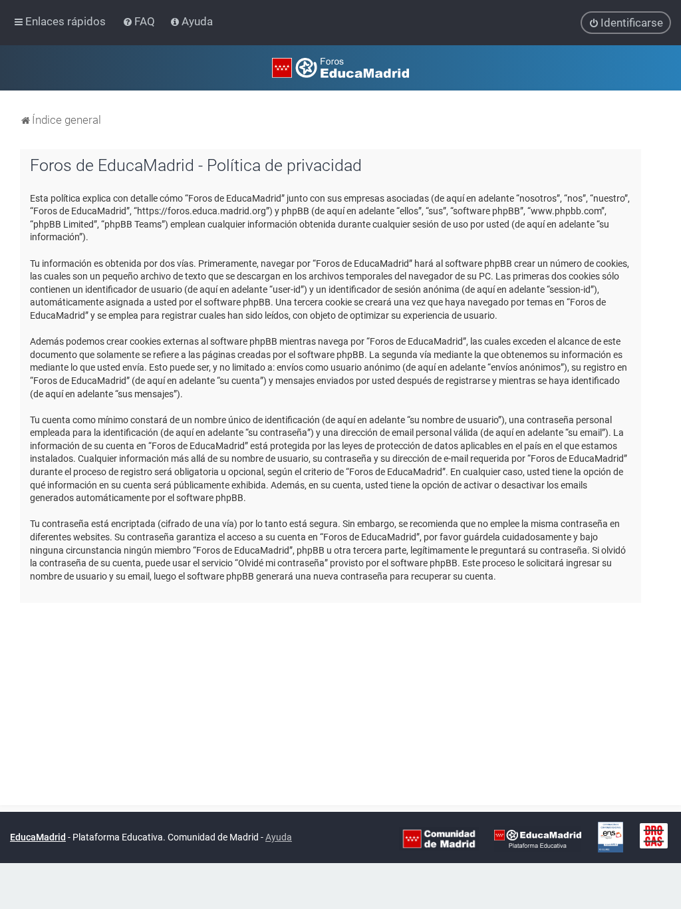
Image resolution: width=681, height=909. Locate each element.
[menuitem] (140, 21)
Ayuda (278, 837)
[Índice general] (340, 68)
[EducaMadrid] (537, 837)
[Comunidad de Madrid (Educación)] (439, 837)
